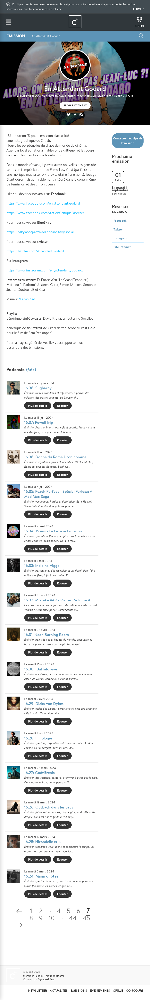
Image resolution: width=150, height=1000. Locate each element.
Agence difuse (46, 979)
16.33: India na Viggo (42, 565)
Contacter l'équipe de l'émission (127, 140)
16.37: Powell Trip (38, 422)
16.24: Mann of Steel (41, 876)
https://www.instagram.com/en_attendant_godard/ (45, 270)
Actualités (59, 990)
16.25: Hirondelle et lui (43, 841)
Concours (135, 990)
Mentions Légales (33, 976)
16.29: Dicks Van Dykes (43, 703)
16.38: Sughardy (38, 387)
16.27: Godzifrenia (39, 772)
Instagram (120, 238)
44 (73, 919)
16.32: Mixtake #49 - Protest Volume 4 (57, 600)
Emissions (79, 990)
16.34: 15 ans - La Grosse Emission (53, 531)
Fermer (138, 9)
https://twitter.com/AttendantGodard (35, 251)
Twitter (118, 229)
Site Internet (122, 247)
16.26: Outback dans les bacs (48, 807)
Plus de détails (37, 405)
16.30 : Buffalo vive (40, 669)
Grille (118, 990)
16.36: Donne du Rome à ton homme (55, 456)
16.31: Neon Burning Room (46, 634)
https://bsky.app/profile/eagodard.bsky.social (40, 232)
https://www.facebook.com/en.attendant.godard (43, 203)
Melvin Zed (27, 299)
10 (52, 919)
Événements (100, 990)
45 (86, 919)
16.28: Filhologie (38, 738)
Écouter (62, 405)
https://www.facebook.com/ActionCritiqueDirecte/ (45, 212)
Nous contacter (55, 976)
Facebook (120, 220)
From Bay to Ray (75, 105)
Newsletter (37, 990)
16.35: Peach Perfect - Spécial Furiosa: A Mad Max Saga (58, 494)
